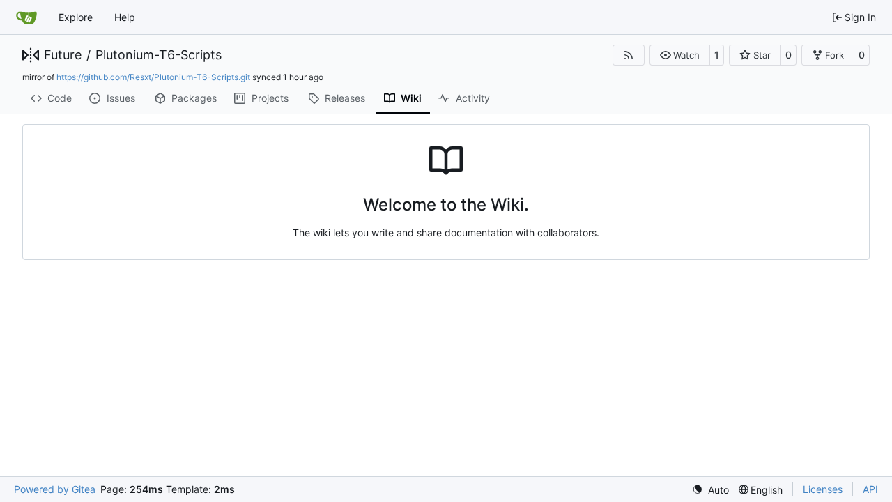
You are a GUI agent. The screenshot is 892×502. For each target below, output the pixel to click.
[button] (679, 55)
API (870, 489)
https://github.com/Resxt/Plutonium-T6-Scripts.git (153, 77)
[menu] (710, 490)
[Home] (26, 17)
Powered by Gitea (54, 489)
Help (124, 17)
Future (63, 55)
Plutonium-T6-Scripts (158, 55)
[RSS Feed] (629, 55)
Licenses (823, 489)
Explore (76, 17)
